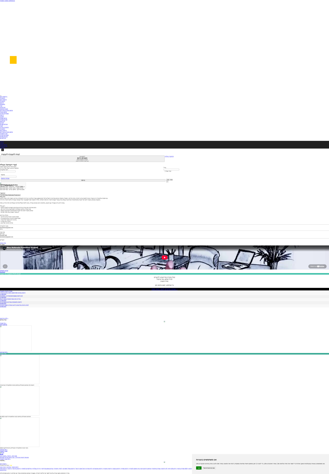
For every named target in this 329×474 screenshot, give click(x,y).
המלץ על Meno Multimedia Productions (10, 195)
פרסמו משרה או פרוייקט (6, 110)
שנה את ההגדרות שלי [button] (209, 468)
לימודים (2, 122)
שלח (168, 179)
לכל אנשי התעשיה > (5, 459)
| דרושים (10, 468)
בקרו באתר (3, 243)
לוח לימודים (3, 138)
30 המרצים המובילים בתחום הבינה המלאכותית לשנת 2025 (15, 416)
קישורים (2, 240)
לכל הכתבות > (4, 449)
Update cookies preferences (7, 0)
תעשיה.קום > (3, 464)
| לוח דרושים (164, 468)
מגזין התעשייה (3, 133)
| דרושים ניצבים (117, 468)
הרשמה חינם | (4, 96)
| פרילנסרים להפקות (27, 468)
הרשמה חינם (3, 99)
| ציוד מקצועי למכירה (134, 468)
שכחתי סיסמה (5, 178)
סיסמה (3, 175)
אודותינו (9, 467)
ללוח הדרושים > (4, 318)
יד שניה (2, 115)
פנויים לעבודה (3, 119)
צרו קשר (3, 193)
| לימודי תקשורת (58, 468)
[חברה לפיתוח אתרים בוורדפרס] (164, 462)
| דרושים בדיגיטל (17, 468)
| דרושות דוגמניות (107, 468)
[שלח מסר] (164, 321)
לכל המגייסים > (4, 352)
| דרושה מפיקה (125, 468)
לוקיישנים (2, 121)
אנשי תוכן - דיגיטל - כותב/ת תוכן (8, 456)
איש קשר (2, 232)
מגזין (1, 106)
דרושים (2, 102)
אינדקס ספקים (4, 124)
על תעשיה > (3, 323)
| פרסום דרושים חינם (145, 468)
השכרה (2, 116)
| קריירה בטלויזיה (36, 468)
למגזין (1, 126)
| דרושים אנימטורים (98, 468)
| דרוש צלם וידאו (172, 468)
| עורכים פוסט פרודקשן (47, 468)
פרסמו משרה (3, 112)
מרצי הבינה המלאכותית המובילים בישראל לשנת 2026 (14, 448)
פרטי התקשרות (4, 226)
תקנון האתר (15, 467)
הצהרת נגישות (181, 468)
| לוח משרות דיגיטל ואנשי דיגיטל (84, 468)
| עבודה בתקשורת (156, 468)
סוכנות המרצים (4, 109)
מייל (165, 167)
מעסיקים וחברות (4, 113)
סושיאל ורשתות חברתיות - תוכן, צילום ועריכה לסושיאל (14, 457)
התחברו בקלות (169, 156)
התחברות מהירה (4, 127)
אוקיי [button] (198, 468)
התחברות (2, 98)
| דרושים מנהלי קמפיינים (69, 468)
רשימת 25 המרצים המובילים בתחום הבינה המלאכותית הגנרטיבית (17, 385)
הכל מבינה (2, 107)
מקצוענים (2, 104)
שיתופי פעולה (3, 118)
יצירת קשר (3, 467)
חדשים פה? (82, 159)
